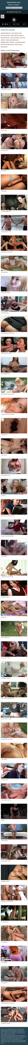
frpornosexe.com (13, 2)
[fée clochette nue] (14, 365)
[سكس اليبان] (14, 121)
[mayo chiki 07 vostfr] (14, 222)
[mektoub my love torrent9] (14, 405)
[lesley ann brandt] (14, 283)
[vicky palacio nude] (14, 466)
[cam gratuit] (14, 750)
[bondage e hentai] (14, 669)
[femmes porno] (14, 304)
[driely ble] (14, 608)
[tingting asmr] (14, 60)
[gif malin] (14, 486)
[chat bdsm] (14, 162)
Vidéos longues (13, 5)
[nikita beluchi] (14, 831)
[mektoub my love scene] (14, 730)
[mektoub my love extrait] (14, 568)
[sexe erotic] (14, 446)
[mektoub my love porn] (14, 243)
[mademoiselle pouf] (14, 202)
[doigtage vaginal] (14, 588)
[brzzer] (14, 811)
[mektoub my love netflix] (14, 892)
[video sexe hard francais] (14, 527)
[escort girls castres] (14, 649)
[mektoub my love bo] (14, 80)
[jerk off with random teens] (14, 385)
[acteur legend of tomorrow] (14, 324)
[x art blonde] (14, 101)
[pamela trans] (14, 141)
